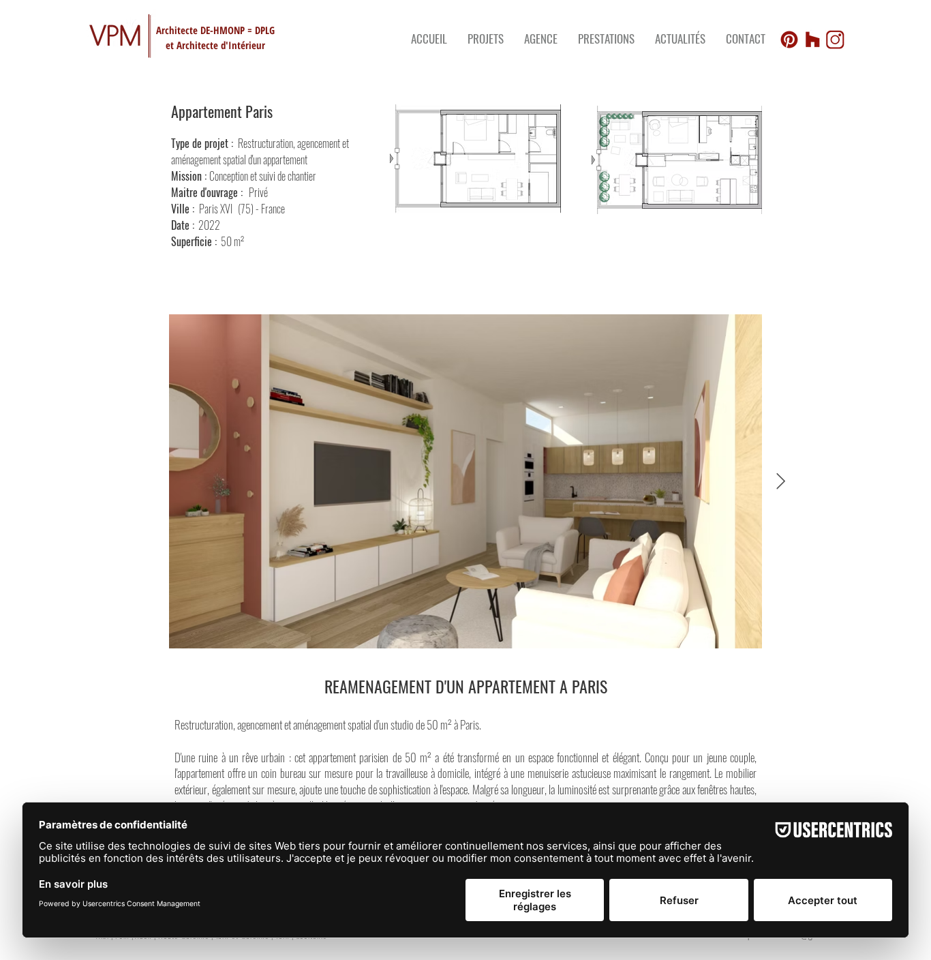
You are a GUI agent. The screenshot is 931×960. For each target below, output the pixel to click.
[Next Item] (781, 481)
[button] (606, 39)
